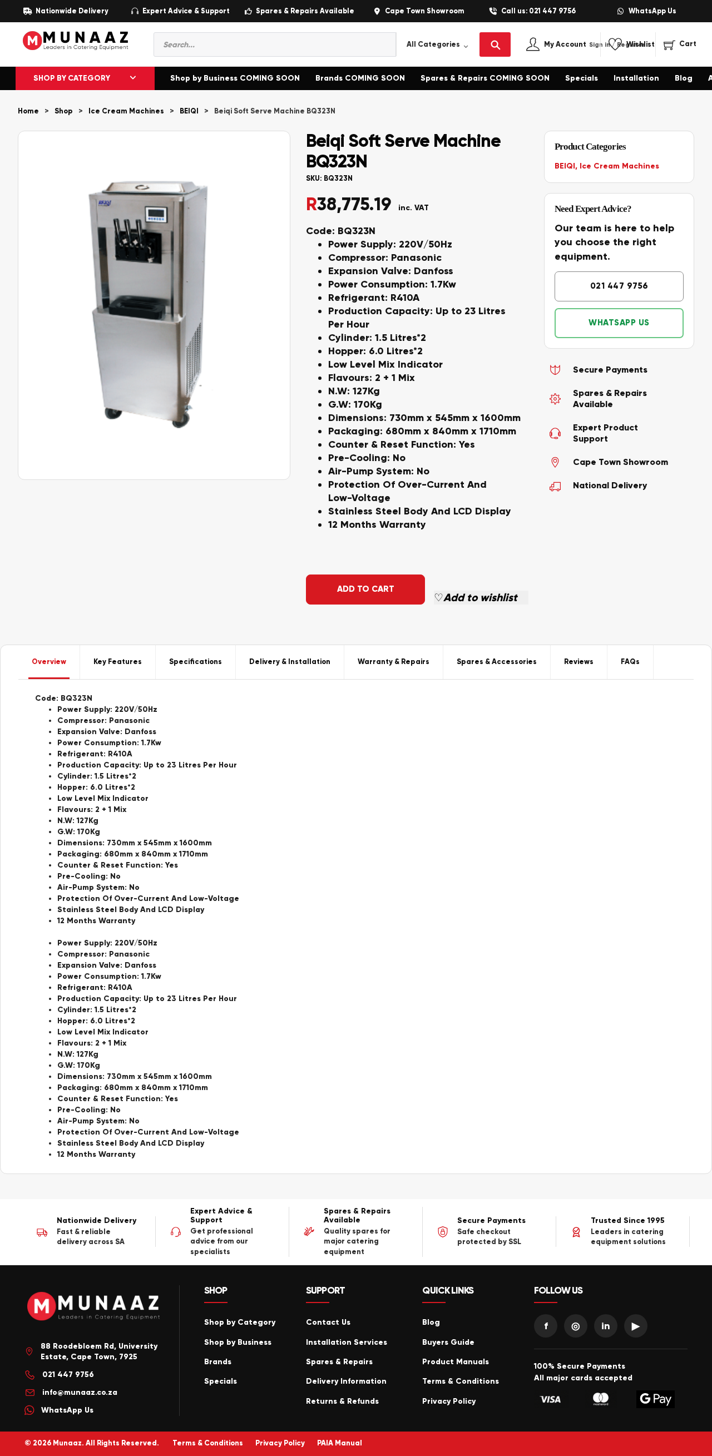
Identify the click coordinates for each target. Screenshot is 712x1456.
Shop (64, 111)
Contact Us (328, 1322)
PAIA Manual (339, 1443)
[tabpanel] (356, 926)
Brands (217, 1361)
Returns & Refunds (342, 1401)
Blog (684, 78)
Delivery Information (346, 1381)
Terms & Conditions (460, 1381)
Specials (581, 78)
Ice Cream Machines (126, 111)
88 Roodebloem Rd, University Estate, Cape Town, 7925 (99, 1351)
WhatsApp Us (652, 11)
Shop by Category (239, 1322)
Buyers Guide (448, 1342)
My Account (577, 45)
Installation (636, 78)
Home (28, 111)
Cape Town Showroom (424, 11)
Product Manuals (455, 1361)
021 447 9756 (619, 286)
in (605, 1326)
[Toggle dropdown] (133, 78)
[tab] (49, 662)
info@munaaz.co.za (79, 1392)
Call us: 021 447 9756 (538, 11)
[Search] (495, 44)
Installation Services (346, 1342)
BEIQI (189, 111)
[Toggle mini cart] (680, 44)
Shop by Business (237, 1342)
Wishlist (640, 45)
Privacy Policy (449, 1401)
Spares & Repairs (339, 1361)
